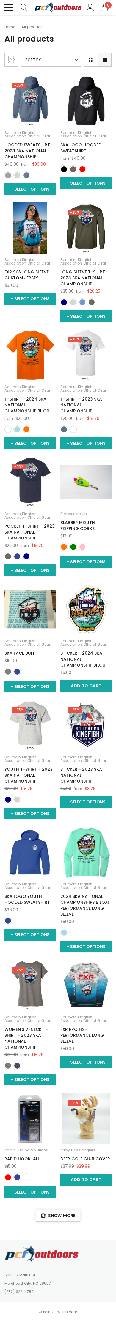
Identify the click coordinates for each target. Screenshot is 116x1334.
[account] (90, 7)
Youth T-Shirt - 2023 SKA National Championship (28, 775)
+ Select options (30, 189)
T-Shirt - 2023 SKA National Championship (81, 405)
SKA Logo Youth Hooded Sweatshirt (27, 899)
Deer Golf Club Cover (85, 1159)
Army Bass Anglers (77, 1150)
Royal (17, 556)
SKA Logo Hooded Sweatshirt (80, 148)
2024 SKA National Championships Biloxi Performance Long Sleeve (84, 905)
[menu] (8, 7)
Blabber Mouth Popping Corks (77, 525)
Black (64, 169)
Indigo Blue (26, 175)
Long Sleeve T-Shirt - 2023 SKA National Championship (84, 278)
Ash (17, 175)
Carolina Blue (82, 302)
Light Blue (17, 429)
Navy (64, 302)
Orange (26, 429)
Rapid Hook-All (22, 1159)
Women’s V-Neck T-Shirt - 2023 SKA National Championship (26, 1038)
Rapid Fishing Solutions (26, 1150)
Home (9, 26)
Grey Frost (8, 1065)
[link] (30, 100)
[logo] (58, 7)
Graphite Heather (8, 175)
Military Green (73, 169)
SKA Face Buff (19, 653)
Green (73, 546)
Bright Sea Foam (73, 932)
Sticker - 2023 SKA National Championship (81, 775)
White (8, 429)
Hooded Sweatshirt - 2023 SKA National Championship (29, 151)
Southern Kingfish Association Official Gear (27, 134)
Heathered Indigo (64, 429)
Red (82, 169)
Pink (82, 546)
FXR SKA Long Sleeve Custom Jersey (26, 275)
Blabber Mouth (73, 514)
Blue (17, 671)
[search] (24, 7)
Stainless (26, 1177)
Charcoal (8, 556)
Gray (8, 671)
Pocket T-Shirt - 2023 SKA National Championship (29, 532)
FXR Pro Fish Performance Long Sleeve (82, 1035)
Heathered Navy (17, 1065)
